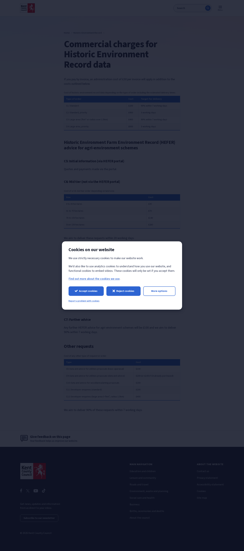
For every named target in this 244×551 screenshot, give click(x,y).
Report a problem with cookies (84, 301)
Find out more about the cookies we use (94, 279)
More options (159, 291)
